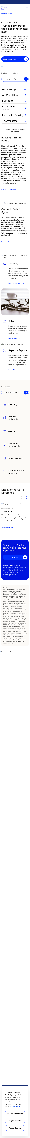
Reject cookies (15, 1121)
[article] (15, 518)
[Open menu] (27, 7)
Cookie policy (15, 1106)
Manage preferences (15, 1113)
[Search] (21, 7)
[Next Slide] (27, 498)
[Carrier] (5, 7)
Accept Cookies (15, 1128)
